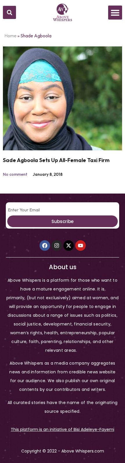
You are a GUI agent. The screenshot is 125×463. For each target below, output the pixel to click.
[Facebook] (45, 245)
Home (10, 36)
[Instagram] (56, 245)
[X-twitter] (68, 245)
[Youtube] (80, 245)
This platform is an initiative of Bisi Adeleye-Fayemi (62, 429)
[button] (9, 12)
